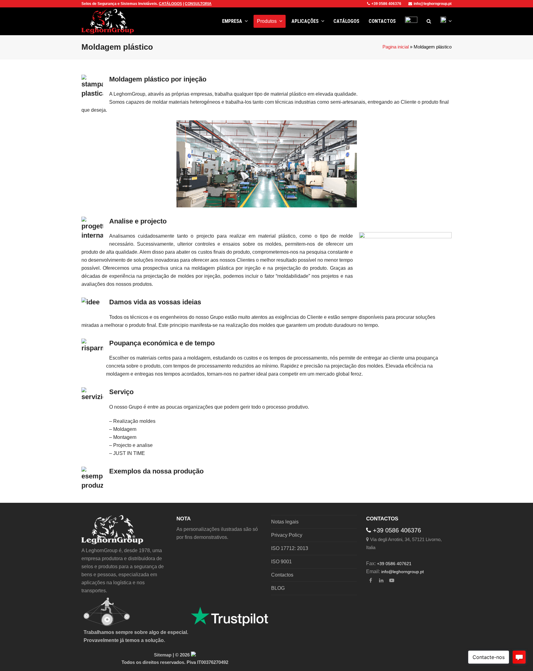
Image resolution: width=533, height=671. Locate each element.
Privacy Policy (286, 535)
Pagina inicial (395, 46)
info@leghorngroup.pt (433, 4)
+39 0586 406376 (386, 4)
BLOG (278, 588)
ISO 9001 (281, 561)
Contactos (282, 574)
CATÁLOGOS (170, 4)
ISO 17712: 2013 (289, 548)
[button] (429, 21)
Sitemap (162, 654)
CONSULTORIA (198, 4)
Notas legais (285, 521)
